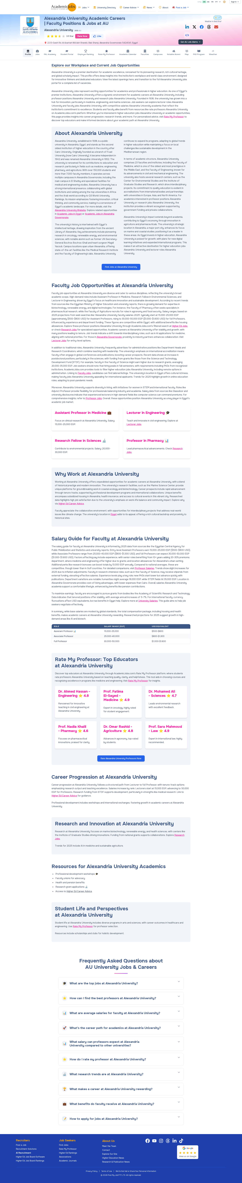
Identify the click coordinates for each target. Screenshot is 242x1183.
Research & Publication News (116, 1162)
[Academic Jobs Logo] (63, 7)
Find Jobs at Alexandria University (121, 267)
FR (212, 2)
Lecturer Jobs (59, 340)
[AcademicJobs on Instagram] (161, 1141)
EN (204, 2)
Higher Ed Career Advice (71, 503)
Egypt (114, 514)
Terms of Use (106, 1171)
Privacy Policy (91, 1171)
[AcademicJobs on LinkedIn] (175, 1141)
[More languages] (219, 2)
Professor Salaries (144, 568)
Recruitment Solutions (26, 1149)
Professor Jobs (94, 398)
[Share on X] (194, 27)
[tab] (28, 53)
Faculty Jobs (84, 373)
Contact (106, 1150)
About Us (108, 1141)
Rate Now (82, 36)
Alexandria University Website (70, 210)
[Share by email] (216, 27)
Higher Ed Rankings (68, 1153)
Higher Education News (113, 1158)
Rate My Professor (174, 116)
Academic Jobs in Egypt (69, 213)
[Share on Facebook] (202, 27)
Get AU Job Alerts (189, 42)
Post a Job (21, 1145)
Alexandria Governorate (109, 336)
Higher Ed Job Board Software (30, 1157)
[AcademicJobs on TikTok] (182, 1141)
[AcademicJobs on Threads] (168, 1141)
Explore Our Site (109, 1154)
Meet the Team (109, 1146)
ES (208, 2)
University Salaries (148, 600)
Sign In (234, 2)
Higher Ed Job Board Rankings (30, 1160)
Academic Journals (68, 1160)
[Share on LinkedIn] (187, 27)
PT (216, 2)
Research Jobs (69, 329)
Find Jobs (63, 1145)
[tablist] (121, 52)
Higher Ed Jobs (179, 326)
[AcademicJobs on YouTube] (155, 1141)
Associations (65, 1157)
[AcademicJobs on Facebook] (148, 1141)
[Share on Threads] (209, 27)
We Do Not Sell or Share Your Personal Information (136, 1171)
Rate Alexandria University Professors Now (121, 758)
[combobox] (224, 1)
